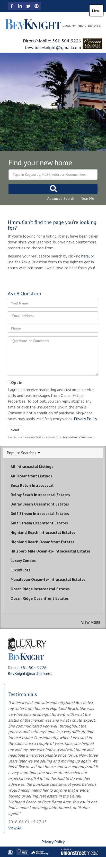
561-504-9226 (66, 41)
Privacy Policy (85, 418)
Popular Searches (21, 453)
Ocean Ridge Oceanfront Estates (40, 598)
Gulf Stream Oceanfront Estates (39, 523)
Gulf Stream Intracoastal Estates (40, 513)
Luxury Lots (20, 570)
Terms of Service (80, 437)
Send (15, 430)
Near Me (87, 198)
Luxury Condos (23, 560)
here (85, 256)
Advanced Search (60, 198)
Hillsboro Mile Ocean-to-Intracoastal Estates (51, 551)
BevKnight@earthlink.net (30, 673)
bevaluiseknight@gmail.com (53, 47)
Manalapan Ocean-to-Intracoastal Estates (48, 579)
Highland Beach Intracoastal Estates (43, 532)
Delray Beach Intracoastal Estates (40, 494)
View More (90, 622)
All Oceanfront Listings (31, 476)
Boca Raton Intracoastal (32, 485)
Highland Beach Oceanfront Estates (42, 541)
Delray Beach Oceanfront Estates (40, 504)
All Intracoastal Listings (32, 466)
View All (14, 828)
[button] (53, 189)
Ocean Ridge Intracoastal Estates (40, 588)
